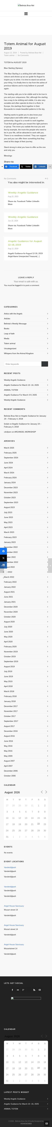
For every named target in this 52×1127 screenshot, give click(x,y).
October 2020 (10, 617)
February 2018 (10, 696)
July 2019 (8, 671)
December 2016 (11, 731)
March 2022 (9, 577)
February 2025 (10, 453)
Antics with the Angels (13, 314)
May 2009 (8, 756)
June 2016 (8, 741)
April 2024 (8, 468)
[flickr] (17, 990)
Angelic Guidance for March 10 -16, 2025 (21, 385)
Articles (7, 318)
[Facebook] (3, 551)
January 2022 (10, 587)
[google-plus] (23, 990)
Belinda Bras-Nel (34, 53)
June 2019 (8, 676)
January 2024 (10, 482)
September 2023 (11, 502)
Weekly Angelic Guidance (23, 192)
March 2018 (9, 691)
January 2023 (10, 542)
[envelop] (39, 990)
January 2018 (10, 701)
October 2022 (10, 557)
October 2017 (10, 716)
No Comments (23, 55)
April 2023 (8, 527)
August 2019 (9, 666)
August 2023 (9, 507)
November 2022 (11, 552)
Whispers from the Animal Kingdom (19, 353)
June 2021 (8, 597)
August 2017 (9, 726)
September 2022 (11, 562)
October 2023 (10, 497)
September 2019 (11, 661)
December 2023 (11, 487)
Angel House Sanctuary (14, 906)
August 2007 (9, 761)
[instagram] (28, 990)
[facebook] (12, 990)
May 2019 (8, 681)
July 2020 (8, 627)
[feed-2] (34, 990)
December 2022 (11, 547)
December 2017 (11, 706)
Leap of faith (9, 334)
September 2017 (11, 721)
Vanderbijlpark (10, 867)
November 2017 (11, 711)
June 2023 (8, 517)
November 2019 (11, 652)
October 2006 (10, 776)
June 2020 (8, 632)
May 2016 (8, 746)
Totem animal (9, 55)
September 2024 (11, 458)
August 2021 (9, 592)
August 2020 (9, 622)
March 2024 (9, 473)
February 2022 (10, 582)
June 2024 (8, 463)
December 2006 (11, 771)
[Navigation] (26, 14)
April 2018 (8, 686)
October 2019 (10, 656)
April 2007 (8, 766)
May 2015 (8, 751)
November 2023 (11, 492)
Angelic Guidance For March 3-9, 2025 (20, 395)
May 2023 (8, 522)
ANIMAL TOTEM (11, 390)
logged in (19, 285)
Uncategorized (10, 348)
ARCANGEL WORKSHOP (25, 432)
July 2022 (8, 572)
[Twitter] (3, 558)
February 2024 (10, 477)
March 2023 (9, 532)
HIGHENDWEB (26, 1124)
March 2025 (9, 448)
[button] (44, 364)
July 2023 (8, 512)
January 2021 (10, 602)
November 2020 (11, 612)
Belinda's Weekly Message (15, 324)
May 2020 (8, 637)
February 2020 (10, 646)
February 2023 (10, 537)
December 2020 (11, 607)
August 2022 (9, 567)
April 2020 (8, 642)
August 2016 (9, 736)
